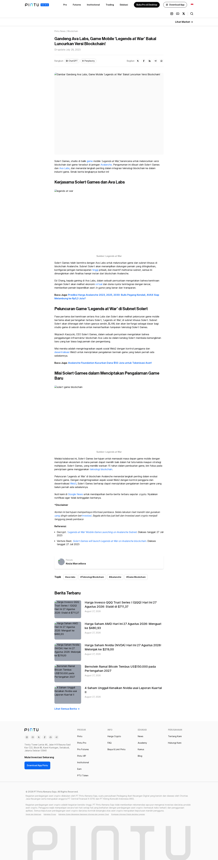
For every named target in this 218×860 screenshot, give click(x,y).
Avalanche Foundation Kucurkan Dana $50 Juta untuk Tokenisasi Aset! (110, 362)
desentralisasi (61, 352)
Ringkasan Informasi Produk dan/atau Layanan (128, 814)
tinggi (95, 270)
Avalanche (106, 164)
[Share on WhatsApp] (161, 61)
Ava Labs (64, 168)
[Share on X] (138, 61)
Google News (75, 494)
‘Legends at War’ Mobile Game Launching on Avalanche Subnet (102, 532)
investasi (86, 515)
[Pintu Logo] (37, 5)
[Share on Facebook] (144, 61)
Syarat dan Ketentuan (33, 814)
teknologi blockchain (101, 469)
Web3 (73, 483)
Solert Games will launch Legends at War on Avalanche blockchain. (110, 541)
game (90, 161)
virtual (98, 284)
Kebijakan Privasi (50, 814)
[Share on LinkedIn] (150, 61)
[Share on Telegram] (155, 61)
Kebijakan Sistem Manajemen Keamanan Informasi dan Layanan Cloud (83, 814)
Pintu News (60, 31)
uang (57, 515)
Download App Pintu (37, 765)
